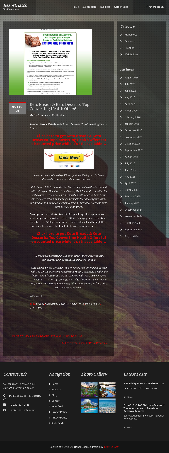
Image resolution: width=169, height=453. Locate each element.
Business (105, 6)
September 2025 (134, 150)
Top (40, 307)
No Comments (42, 115)
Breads (40, 303)
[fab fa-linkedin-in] (158, 7)
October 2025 (132, 143)
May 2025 (130, 176)
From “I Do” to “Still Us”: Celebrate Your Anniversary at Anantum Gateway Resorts (144, 408)
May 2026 (130, 97)
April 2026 (130, 104)
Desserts (64, 303)
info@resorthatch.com (22, 410)
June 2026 (130, 90)
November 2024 (133, 216)
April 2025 (130, 183)
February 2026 (133, 117)
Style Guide (57, 423)
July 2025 (130, 163)
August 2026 (131, 77)
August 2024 (131, 236)
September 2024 (134, 229)
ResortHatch (15, 5)
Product (60, 115)
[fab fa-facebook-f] (147, 7)
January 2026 (132, 124)
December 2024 (133, 209)
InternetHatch (111, 447)
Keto (81, 303)
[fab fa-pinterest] (154, 7)
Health (73, 303)
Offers (33, 307)
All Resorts (90, 6)
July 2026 (130, 84)
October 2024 (132, 223)
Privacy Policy (59, 412)
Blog (54, 395)
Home (76, 6)
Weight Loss (121, 6)
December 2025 (133, 130)
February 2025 (133, 196)
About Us (56, 389)
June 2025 (130, 170)
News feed (57, 406)
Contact (55, 400)
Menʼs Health (92, 303)
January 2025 (132, 203)
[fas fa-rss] (162, 7)
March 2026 (131, 110)
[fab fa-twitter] (150, 7)
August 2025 (131, 157)
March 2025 (131, 190)
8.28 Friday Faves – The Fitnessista (143, 383)
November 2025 (133, 137)
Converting (51, 303)
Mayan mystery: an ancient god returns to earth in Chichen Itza (45, 335)
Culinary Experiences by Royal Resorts (85, 343)
